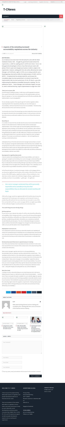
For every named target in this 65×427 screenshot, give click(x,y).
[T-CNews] (8, 9)
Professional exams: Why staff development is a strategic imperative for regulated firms (36, 328)
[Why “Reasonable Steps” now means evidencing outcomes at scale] (22, 320)
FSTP (4, 53)
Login (25, 2)
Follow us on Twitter (28, 414)
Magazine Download (28, 406)
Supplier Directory (43, 2)
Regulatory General (37, 53)
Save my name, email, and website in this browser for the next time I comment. (22, 371)
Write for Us (26, 402)
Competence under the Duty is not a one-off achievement (11, 2)
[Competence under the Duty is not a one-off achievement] (8, 320)
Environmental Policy (28, 394)
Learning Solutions (33, 2)
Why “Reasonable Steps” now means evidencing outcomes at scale (22, 328)
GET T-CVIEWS (26, 396)
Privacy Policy (26, 392)
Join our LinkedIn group (28, 412)
